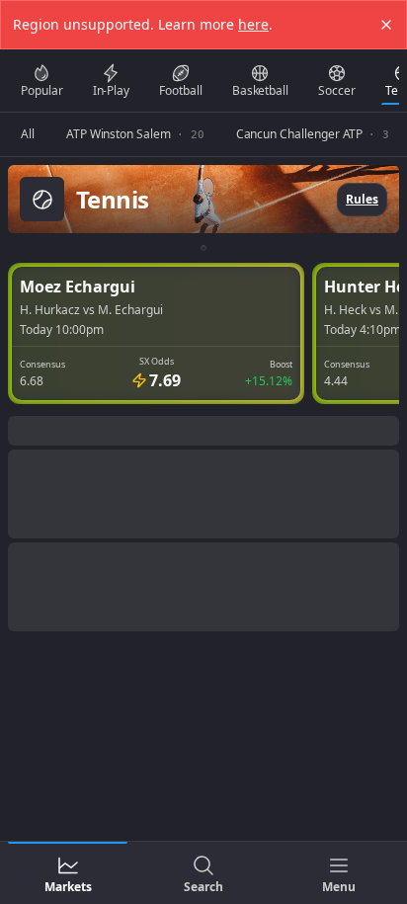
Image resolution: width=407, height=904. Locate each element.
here (253, 24)
